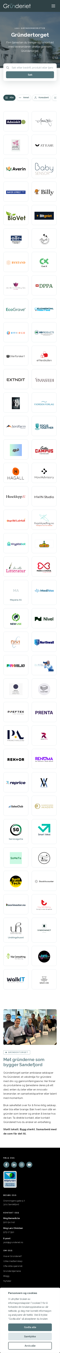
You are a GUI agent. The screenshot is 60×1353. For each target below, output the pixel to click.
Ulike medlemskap (12, 1261)
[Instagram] (22, 1165)
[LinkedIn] (14, 1165)
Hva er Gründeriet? (12, 1256)
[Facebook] (6, 1165)
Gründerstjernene (12, 1271)
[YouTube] (29, 1165)
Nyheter (7, 1281)
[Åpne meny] (53, 6)
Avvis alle (30, 1345)
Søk (30, 74)
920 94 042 (9, 1222)
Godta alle (30, 1327)
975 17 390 (8, 1232)
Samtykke (30, 1336)
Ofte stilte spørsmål (12, 1266)
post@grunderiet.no (13, 1242)
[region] (30, 1320)
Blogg (6, 1276)
